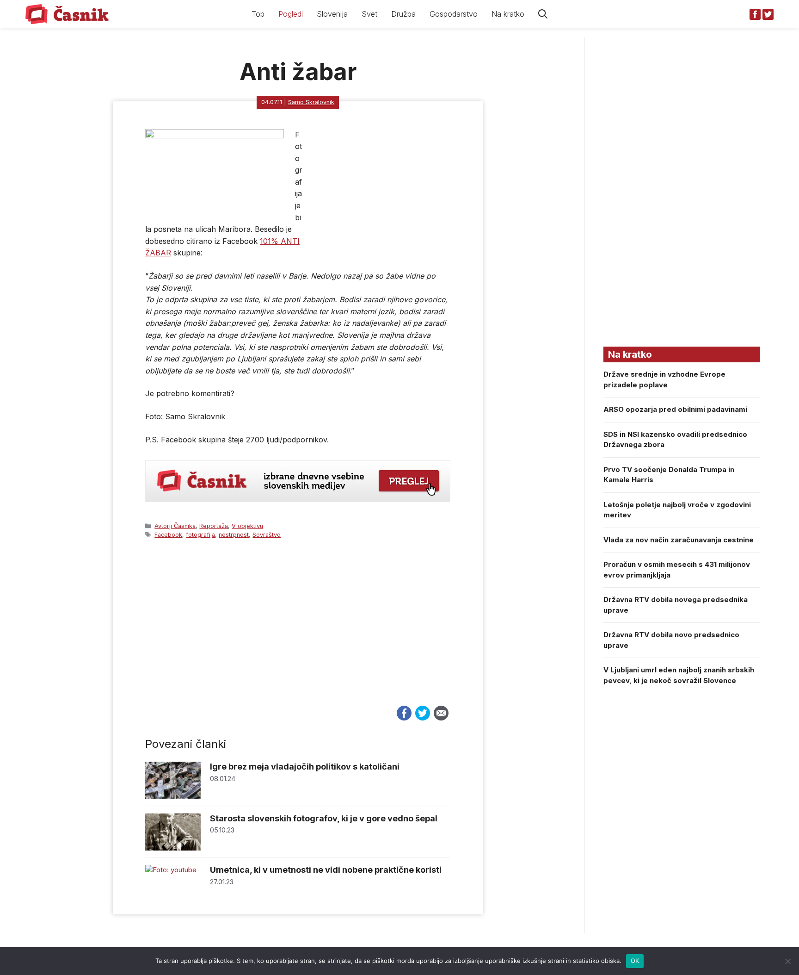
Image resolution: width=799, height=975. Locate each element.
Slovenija (332, 14)
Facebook (168, 534)
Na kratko (508, 14)
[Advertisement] (297, 630)
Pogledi (290, 14)
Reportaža (213, 525)
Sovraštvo (266, 534)
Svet (369, 14)
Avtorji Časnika (175, 525)
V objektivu (247, 525)
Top (258, 14)
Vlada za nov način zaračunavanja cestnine (678, 539)
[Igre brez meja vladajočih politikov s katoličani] (173, 796)
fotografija (200, 534)
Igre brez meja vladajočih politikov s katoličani (305, 766)
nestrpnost (234, 534)
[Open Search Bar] (542, 14)
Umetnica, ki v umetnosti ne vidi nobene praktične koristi (326, 870)
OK (635, 960)
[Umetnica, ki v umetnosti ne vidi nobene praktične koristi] (171, 869)
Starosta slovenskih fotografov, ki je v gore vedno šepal (323, 818)
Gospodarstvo (454, 14)
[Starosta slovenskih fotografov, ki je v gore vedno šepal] (173, 848)
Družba (403, 14)
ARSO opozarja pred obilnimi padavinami (675, 409)
